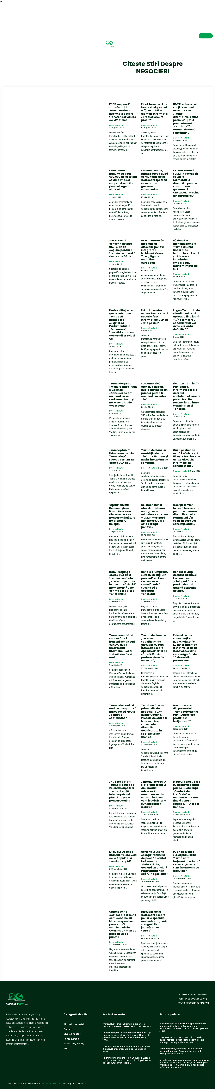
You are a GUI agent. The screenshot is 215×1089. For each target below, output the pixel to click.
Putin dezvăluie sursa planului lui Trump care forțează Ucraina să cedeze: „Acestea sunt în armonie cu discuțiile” (186, 861)
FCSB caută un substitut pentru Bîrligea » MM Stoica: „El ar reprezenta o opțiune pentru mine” (126, 1049)
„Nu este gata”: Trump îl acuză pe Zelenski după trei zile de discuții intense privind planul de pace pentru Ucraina (121, 791)
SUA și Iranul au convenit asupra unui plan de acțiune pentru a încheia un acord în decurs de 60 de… (122, 248)
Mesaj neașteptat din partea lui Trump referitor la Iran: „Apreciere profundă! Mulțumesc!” (185, 713)
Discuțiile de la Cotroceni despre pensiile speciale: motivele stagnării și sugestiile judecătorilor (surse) (154, 921)
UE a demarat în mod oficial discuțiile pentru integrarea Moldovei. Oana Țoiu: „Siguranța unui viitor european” (152, 251)
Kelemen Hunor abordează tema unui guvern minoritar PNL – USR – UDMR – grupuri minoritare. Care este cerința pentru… (154, 516)
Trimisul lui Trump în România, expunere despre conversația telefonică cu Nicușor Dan (127, 1025)
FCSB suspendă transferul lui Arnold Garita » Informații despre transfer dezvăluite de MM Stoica (122, 112)
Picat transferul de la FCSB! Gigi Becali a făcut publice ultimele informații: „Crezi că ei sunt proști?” (154, 112)
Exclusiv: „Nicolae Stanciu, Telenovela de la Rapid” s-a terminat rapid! (123, 856)
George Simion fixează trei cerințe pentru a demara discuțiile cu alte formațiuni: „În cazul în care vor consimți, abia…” (186, 514)
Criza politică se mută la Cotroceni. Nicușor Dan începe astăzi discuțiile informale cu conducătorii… (186, 458)
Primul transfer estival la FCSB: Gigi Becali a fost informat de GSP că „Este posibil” (154, 316)
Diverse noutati (117, 125)
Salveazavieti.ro (52, 1083)
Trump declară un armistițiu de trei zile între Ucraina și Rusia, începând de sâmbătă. (154, 456)
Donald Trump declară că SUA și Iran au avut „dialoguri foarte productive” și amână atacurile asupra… (185, 581)
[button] (201, 14)
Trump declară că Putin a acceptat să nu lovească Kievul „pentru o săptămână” (122, 712)
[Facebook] (211, 14)
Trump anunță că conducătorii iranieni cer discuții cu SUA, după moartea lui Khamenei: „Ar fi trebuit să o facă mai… (122, 646)
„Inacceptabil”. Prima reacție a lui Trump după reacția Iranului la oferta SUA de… (121, 456)
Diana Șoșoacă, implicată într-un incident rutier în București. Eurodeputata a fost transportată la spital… (181, 1051)
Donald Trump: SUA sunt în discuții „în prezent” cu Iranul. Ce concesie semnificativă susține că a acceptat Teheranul (154, 583)
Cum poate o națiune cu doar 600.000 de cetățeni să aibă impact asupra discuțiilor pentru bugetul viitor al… (123, 180)
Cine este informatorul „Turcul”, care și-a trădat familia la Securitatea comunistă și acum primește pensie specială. (181, 1040)
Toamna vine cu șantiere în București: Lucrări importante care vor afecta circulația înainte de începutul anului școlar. (127, 1060)
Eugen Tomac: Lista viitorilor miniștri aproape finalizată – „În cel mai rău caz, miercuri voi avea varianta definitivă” (186, 319)
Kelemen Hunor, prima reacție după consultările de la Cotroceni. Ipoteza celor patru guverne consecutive (154, 180)
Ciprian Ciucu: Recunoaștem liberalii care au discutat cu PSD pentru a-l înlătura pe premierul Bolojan (122, 514)
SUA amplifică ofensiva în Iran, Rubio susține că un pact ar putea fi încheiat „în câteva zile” (154, 391)
